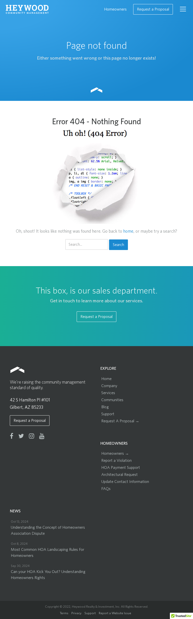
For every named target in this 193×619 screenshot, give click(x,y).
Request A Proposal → (120, 421)
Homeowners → (115, 453)
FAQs (106, 489)
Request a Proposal (153, 9)
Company (109, 386)
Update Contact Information (125, 482)
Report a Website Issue (115, 613)
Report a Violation (116, 461)
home (128, 231)
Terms (64, 613)
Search (118, 245)
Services (108, 393)
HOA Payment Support (120, 468)
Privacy (76, 613)
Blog (105, 407)
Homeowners (115, 9)
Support (107, 414)
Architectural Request (119, 475)
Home (106, 379)
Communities (112, 400)
